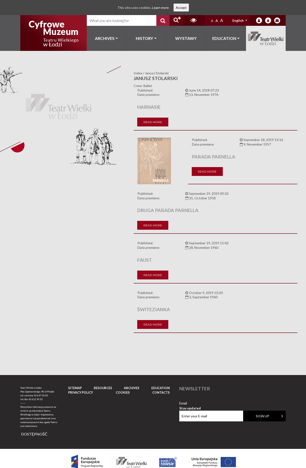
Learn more (160, 7)
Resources (103, 388)
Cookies (123, 392)
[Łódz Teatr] (53, 33)
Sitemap (75, 388)
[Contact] (277, 20)
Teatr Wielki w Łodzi (266, 38)
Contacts (161, 392)
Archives (105, 38)
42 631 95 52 (35, 399)
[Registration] (268, 20)
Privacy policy (80, 392)
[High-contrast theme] (194, 20)
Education (224, 38)
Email (190, 403)
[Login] (259, 20)
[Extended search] (176, 20)
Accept (181, 7)
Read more (152, 122)
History (144, 38)
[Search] (162, 20)
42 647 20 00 (41, 395)
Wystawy (186, 38)
